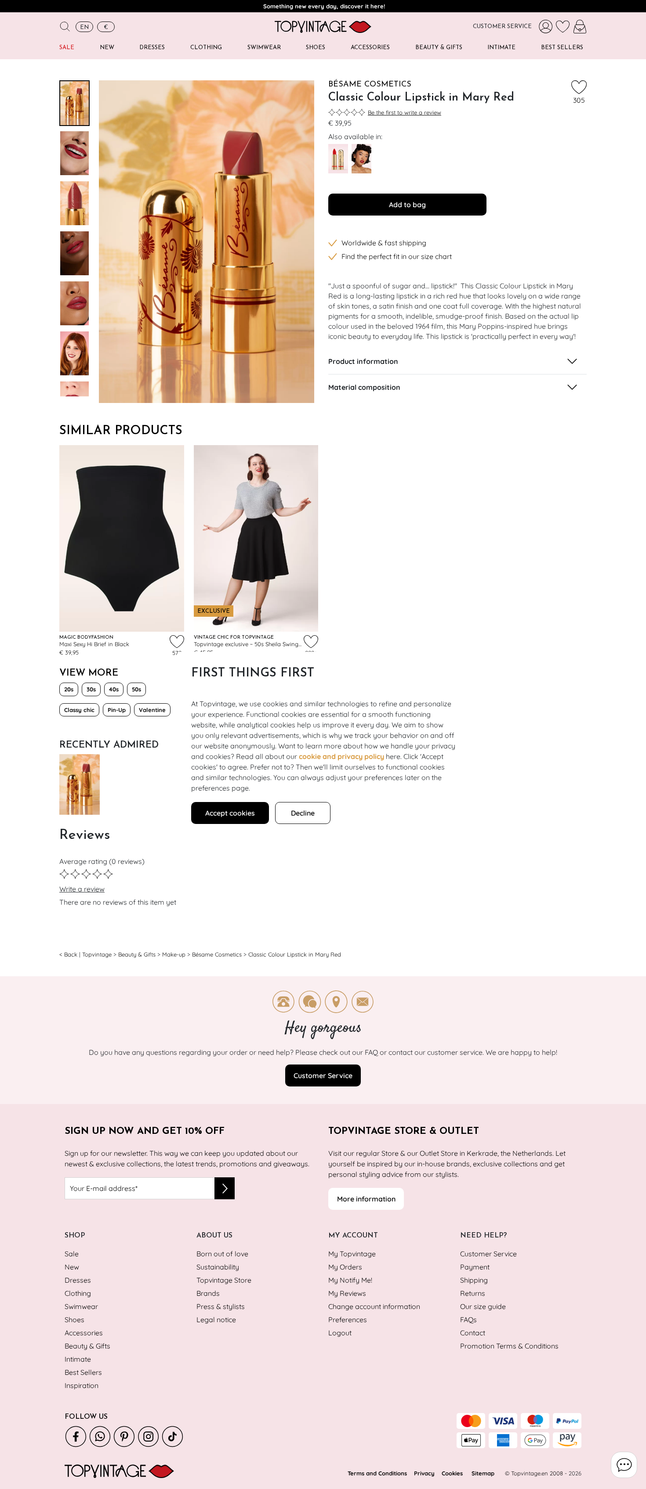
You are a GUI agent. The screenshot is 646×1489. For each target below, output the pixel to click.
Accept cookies (230, 813)
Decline (303, 813)
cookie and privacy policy (341, 756)
